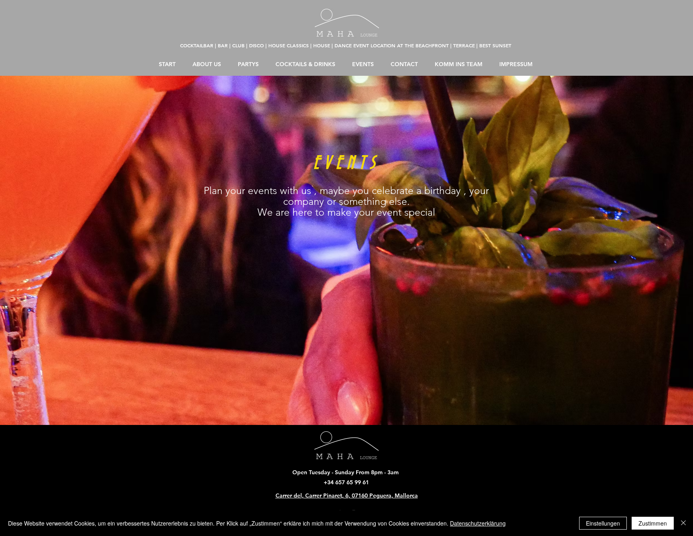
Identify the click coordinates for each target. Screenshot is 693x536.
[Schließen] (683, 523)
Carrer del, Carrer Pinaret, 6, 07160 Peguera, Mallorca (347, 495)
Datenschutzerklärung (478, 523)
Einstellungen (603, 523)
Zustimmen (652, 523)
